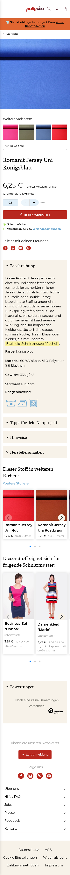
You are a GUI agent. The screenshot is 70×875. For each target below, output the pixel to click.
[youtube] (49, 776)
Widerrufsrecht (55, 857)
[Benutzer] (57, 9)
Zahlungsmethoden (23, 865)
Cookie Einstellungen (20, 857)
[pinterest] (40, 776)
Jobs (8, 805)
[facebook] (21, 776)
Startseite (10, 33)
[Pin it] (13, 248)
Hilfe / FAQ (12, 797)
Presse (9, 812)
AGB (48, 850)
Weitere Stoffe (14, 483)
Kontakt (10, 828)
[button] (64, 9)
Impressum (54, 865)
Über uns (11, 789)
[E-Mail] (20, 248)
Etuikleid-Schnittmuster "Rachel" (32, 344)
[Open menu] (5, 9)
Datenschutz (28, 850)
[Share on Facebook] (5, 248)
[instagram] (30, 776)
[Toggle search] (49, 9)
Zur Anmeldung (37, 754)
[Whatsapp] (28, 248)
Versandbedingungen (46, 228)
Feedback (12, 820)
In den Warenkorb (37, 215)
